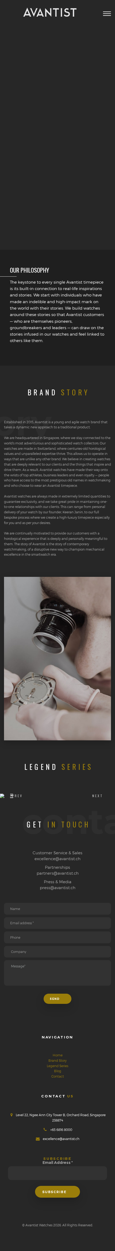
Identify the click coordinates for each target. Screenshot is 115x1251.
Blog (57, 1071)
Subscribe (55, 1192)
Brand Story (57, 1060)
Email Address (58, 1162)
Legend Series (57, 1066)
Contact (57, 1076)
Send (55, 999)
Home (58, 1055)
